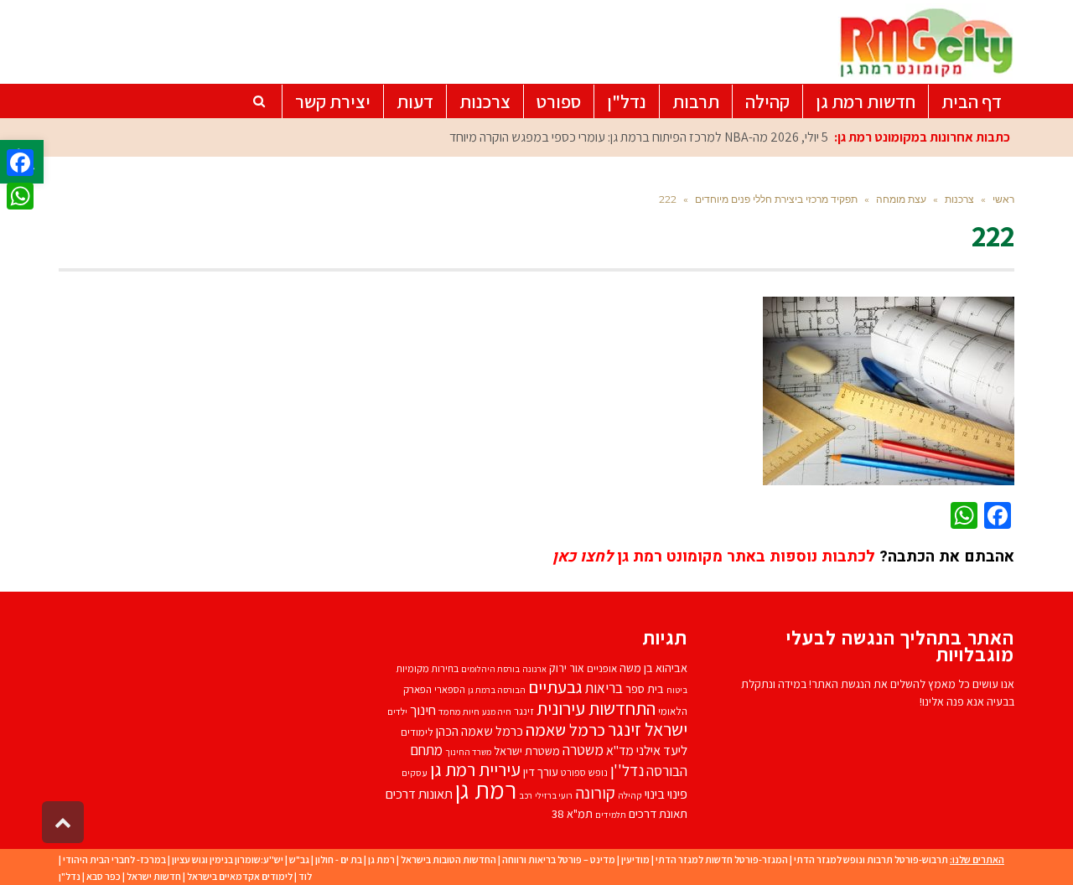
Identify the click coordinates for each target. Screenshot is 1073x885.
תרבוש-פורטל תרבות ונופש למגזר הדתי (871, 859)
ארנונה (534, 669)
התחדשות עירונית (596, 708)
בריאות (604, 688)
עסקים (415, 772)
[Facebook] (20, 162)
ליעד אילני (661, 750)
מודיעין (635, 859)
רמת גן (485, 789)
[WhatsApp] (20, 196)
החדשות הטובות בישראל (448, 859)
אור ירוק (566, 667)
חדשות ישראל (154, 876)
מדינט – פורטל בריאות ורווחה (558, 859)
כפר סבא (103, 876)
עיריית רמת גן (475, 769)
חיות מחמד (458, 711)
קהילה (630, 795)
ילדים (397, 711)
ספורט (573, 772)
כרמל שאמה (565, 729)
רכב (525, 795)
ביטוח (676, 690)
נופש (598, 772)
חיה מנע (496, 711)
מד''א (620, 750)
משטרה (583, 749)
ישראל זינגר (647, 729)
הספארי (449, 689)
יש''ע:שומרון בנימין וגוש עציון (227, 859)
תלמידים (610, 814)
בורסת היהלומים (490, 669)
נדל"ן (69, 876)
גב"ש (299, 859)
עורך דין (540, 771)
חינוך (423, 710)
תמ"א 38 (572, 813)
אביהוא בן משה (653, 667)
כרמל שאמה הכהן (479, 731)
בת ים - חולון (338, 859)
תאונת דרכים (658, 813)
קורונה (595, 793)
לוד (305, 876)
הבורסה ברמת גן (497, 690)
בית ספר (644, 688)
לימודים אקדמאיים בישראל (240, 876)
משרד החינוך (468, 752)
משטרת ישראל (527, 750)
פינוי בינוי (666, 793)
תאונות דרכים (419, 793)
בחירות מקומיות (427, 668)
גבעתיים (555, 686)
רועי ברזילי (554, 795)
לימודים (417, 732)
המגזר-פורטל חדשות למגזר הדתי (722, 859)
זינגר (524, 711)
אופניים (602, 668)
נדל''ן (627, 770)
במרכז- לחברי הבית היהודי (114, 859)
